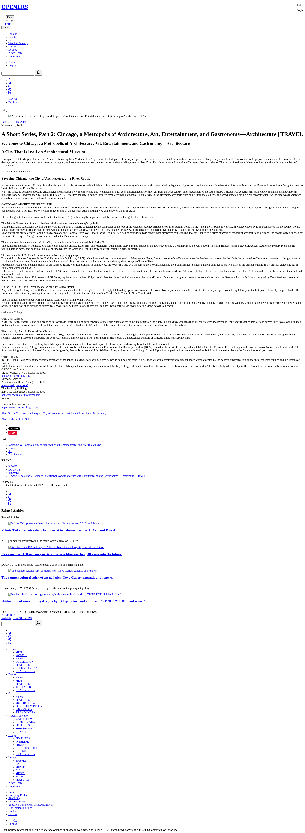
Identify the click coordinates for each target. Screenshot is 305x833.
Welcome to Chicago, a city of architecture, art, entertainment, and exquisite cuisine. (55, 444)
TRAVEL (21, 122)
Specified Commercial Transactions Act (30, 804)
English (12, 102)
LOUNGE (7, 122)
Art (10, 451)
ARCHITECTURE (27, 747)
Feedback (13, 811)
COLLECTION (25, 661)
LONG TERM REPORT (30, 706)
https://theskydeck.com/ (14, 385)
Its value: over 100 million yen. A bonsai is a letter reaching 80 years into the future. (61, 554)
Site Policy (14, 798)
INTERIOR (22, 741)
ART (18, 770)
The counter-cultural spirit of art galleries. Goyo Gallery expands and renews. (57, 577)
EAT (18, 763)
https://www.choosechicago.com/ (19, 407)
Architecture (15, 454)
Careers (12, 814)
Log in (12, 65)
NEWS (20, 658)
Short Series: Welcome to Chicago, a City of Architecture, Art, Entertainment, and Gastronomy (54, 413)
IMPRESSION (24, 709)
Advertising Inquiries (20, 807)
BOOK (20, 776)
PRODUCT (22, 744)
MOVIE (20, 766)
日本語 (12, 98)
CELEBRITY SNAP (27, 668)
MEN (19, 652)
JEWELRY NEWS (26, 721)
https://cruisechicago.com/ (15, 375)
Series (11, 448)
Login (300, 10)
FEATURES (23, 664)
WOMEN (21, 655)
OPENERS (14, 7)
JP (7, 21)
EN (12, 21)
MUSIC (20, 773)
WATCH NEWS (25, 718)
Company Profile (18, 795)
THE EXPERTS (25, 687)
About (12, 61)
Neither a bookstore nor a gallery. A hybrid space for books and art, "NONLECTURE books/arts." (73, 601)
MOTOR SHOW (25, 702)
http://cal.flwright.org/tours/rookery (20, 394)
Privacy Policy (16, 801)
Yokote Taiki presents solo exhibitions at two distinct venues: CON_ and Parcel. (58, 530)
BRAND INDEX (25, 671)
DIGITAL (21, 751)
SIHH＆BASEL (25, 728)
